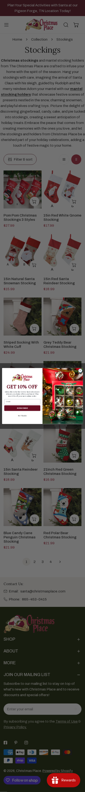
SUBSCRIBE (22, 408)
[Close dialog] (80, 370)
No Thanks (22, 415)
